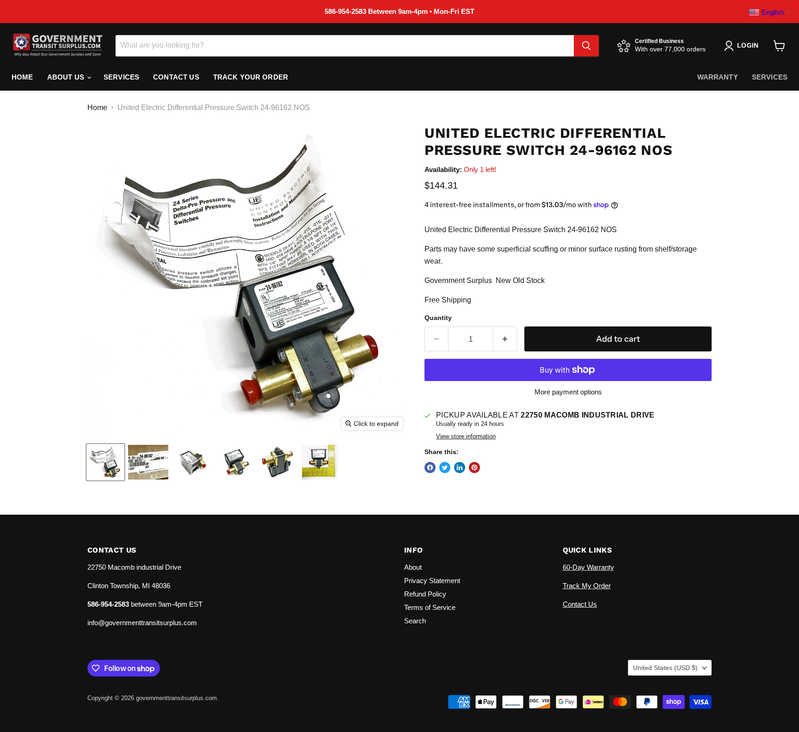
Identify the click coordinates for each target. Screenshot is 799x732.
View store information (466, 436)
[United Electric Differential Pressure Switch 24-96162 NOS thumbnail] (105, 462)
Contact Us (176, 77)
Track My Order (587, 586)
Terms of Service (429, 607)
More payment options (568, 392)
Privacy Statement (432, 580)
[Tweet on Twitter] (444, 467)
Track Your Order (250, 77)
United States (665, 667)
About (413, 567)
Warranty (717, 77)
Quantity (438, 317)
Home (22, 77)
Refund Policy (425, 594)
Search (415, 621)
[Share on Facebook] (430, 467)
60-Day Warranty (588, 567)
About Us (66, 77)
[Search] (586, 45)
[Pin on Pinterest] (474, 467)
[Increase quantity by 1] (505, 339)
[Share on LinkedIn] (459, 467)
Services (121, 77)
